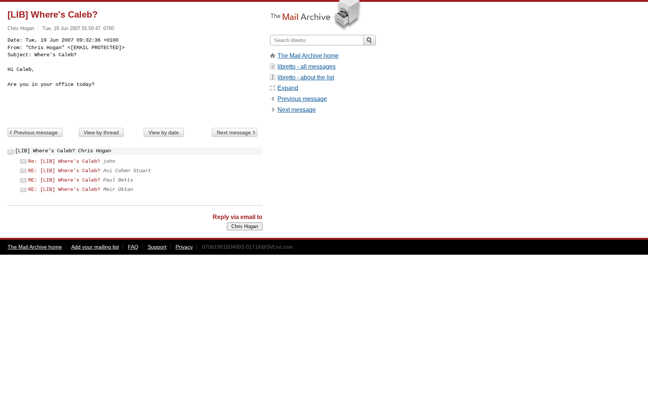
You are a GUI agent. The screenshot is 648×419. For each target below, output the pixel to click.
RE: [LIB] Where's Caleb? (64, 171)
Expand (288, 88)
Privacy (184, 247)
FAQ (133, 247)
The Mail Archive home (308, 56)
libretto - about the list (306, 77)
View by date (163, 132)
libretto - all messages (307, 66)
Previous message (36, 132)
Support (157, 247)
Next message (234, 132)
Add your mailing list (95, 247)
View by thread (101, 132)
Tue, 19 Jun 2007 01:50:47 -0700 (78, 28)
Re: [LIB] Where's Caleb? (64, 161)
